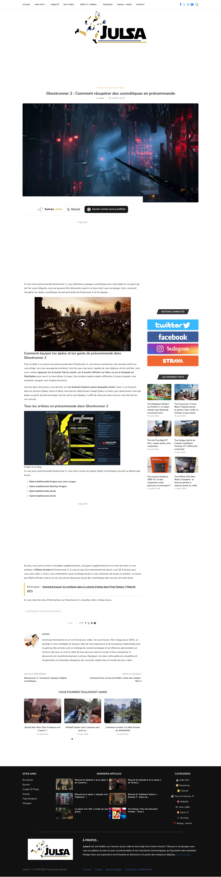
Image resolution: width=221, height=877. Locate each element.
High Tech (39, 4)
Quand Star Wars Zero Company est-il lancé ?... (43, 729)
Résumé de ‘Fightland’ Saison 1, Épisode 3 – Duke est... (142, 795)
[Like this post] (82, 623)
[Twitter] (184, 4)
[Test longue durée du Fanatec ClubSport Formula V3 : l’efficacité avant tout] (186, 428)
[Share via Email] (95, 623)
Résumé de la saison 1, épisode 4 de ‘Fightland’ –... (91, 795)
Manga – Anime (124, 4)
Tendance (108, 4)
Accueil (26, 4)
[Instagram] (188, 4)
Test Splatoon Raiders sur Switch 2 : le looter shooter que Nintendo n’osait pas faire (158, 408)
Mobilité (55, 4)
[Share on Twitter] (88, 623)
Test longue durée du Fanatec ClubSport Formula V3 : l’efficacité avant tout (185, 445)
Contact (140, 4)
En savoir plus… (184, 854)
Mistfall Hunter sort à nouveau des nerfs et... (83, 729)
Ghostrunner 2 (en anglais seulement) (43, 611)
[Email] (192, 4)
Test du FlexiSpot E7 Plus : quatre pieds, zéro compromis (159, 443)
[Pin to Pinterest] (92, 623)
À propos (87, 869)
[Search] (196, 4)
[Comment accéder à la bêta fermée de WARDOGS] (122, 711)
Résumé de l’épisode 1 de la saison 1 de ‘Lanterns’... (91, 781)
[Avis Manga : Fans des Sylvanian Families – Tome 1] (117, 813)
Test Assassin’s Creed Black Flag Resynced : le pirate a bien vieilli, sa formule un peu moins (186, 408)
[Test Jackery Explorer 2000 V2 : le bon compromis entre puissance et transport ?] (159, 465)
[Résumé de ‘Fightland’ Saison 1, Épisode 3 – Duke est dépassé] (117, 798)
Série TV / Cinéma (88, 4)
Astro (101, 98)
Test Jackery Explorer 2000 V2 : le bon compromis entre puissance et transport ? (159, 481)
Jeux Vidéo (68, 4)
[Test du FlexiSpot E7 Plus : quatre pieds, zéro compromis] (159, 428)
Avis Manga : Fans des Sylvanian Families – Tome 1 (143, 810)
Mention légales (114, 869)
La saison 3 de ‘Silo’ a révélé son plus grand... (92, 810)
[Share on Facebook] (85, 623)
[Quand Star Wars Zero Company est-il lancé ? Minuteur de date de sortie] (42, 711)
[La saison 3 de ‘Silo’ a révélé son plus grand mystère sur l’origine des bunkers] (64, 813)
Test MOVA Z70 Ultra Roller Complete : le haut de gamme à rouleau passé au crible (185, 481)
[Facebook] (180, 4)
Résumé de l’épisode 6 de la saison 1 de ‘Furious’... (144, 781)
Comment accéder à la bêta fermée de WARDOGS (123, 729)
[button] (28, 719)
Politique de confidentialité (138, 869)
